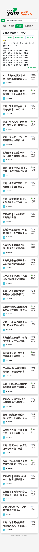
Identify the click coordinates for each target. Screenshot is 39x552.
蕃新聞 (11, 26)
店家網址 (30, 37)
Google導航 (19, 37)
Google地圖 (8, 37)
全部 (4, 26)
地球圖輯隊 (29, 26)
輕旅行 (19, 26)
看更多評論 (32, 67)
